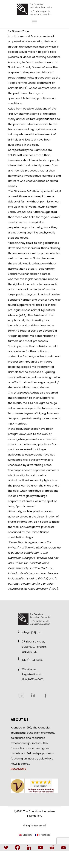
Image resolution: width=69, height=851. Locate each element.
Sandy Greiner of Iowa (37, 67)
